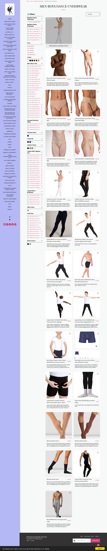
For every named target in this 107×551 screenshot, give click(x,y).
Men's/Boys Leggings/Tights (34, 22)
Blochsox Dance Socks (53, 479)
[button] (10, 217)
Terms (27, 540)
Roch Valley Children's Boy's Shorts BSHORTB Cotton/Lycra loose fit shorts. (56, 361)
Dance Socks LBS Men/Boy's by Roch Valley (85, 401)
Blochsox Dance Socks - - (53, 441)
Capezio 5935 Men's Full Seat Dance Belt (56, 119)
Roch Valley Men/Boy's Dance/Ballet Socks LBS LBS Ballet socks (87, 405)
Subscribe (95, 540)
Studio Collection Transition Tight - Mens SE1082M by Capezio (56, 200)
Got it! (100, 549)
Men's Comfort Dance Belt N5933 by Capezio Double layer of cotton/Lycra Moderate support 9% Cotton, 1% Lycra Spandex (86, 84)
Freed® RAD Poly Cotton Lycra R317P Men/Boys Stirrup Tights (57, 240)
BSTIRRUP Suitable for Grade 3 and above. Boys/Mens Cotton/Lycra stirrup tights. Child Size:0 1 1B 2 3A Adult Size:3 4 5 (58, 285)
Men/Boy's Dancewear (38, 1)
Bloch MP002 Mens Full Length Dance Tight (57, 520)
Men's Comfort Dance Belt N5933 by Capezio (84, 79)
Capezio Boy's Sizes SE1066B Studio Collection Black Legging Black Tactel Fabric (85, 321)
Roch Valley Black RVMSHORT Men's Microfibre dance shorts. (85, 280)
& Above (31, 54)
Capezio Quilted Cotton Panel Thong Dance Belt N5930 (85, 119)
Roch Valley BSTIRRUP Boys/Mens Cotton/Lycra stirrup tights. (56, 280)
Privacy (32, 540)
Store (31, 1)
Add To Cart (59, 75)
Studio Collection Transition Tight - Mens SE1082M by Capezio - (84, 200)
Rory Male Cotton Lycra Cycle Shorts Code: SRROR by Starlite (85, 361)
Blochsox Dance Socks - (81, 441)
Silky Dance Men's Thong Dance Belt (85, 159)
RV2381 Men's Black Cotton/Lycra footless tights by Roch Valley (84, 240)
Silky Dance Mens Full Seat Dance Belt (56, 160)
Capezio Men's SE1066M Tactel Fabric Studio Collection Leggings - (57, 321)
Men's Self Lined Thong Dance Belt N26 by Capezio (56, 79)
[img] (59, 62)
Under (30, 46)
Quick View (59, 72)
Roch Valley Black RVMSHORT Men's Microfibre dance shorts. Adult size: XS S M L (86, 285)
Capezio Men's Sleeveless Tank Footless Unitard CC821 (83, 480)
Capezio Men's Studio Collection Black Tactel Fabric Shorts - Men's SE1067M (56, 402)
